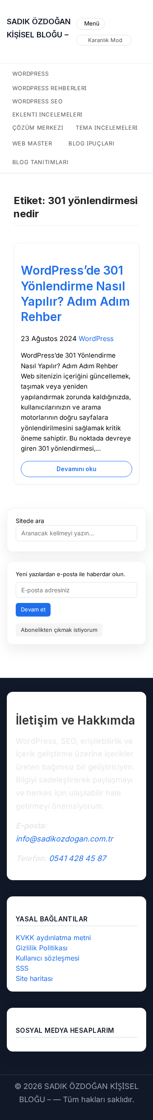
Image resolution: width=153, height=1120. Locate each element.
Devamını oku (76, 469)
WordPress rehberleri (49, 88)
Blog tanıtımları (40, 162)
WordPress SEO (37, 101)
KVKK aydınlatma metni (53, 937)
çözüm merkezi (37, 127)
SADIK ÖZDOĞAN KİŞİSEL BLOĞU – (39, 28)
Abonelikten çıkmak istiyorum (59, 629)
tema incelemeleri (107, 127)
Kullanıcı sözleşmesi (47, 958)
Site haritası (34, 978)
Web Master (32, 143)
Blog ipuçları (91, 143)
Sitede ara (30, 520)
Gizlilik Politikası (42, 948)
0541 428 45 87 (77, 858)
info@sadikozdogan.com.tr (64, 838)
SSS (22, 968)
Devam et (33, 609)
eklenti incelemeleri (47, 114)
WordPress (30, 73)
